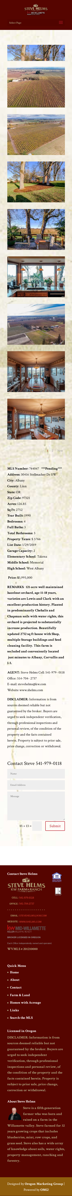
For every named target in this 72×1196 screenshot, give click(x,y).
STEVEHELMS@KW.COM (33, 915)
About (14, 980)
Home (14, 972)
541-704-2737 (26, 903)
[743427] (36, 155)
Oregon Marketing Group (44, 1184)
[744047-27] (36, 392)
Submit (55, 826)
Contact (16, 987)
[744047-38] (36, 202)
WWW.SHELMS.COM (30, 921)
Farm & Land (20, 995)
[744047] (36, 107)
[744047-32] (36, 297)
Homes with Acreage (25, 1002)
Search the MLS (21, 1018)
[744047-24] (36, 439)
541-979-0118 (26, 897)
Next (60, 451)
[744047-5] (36, 344)
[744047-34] (36, 250)
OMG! (44, 1190)
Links (14, 1010)
